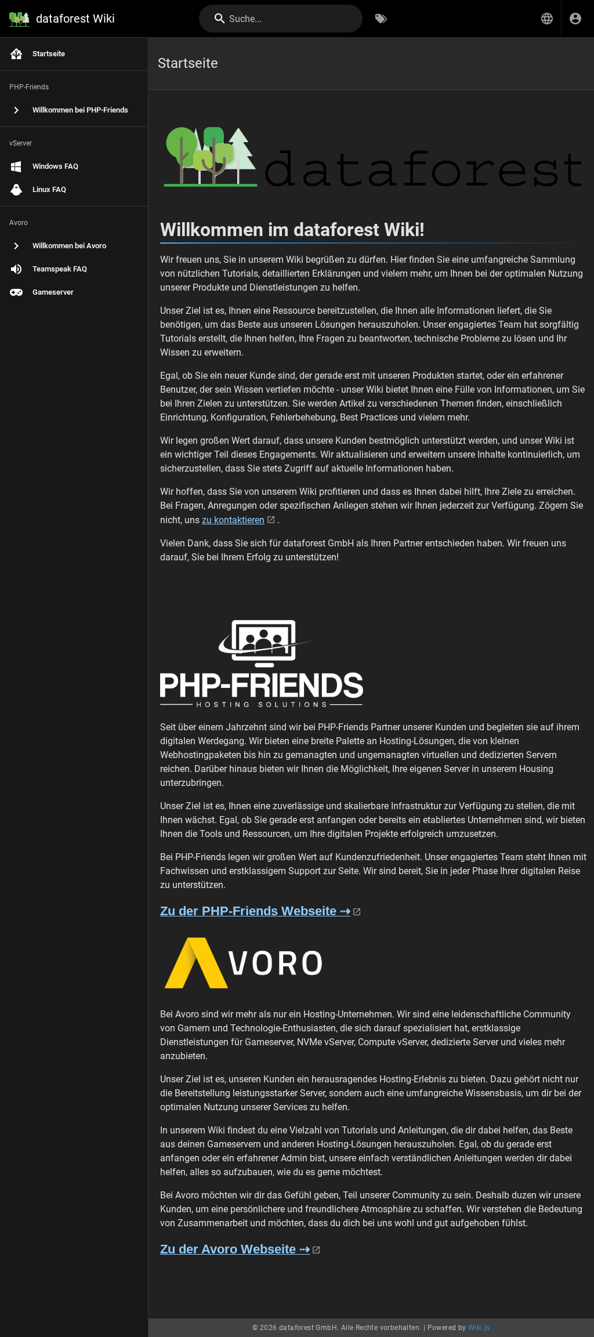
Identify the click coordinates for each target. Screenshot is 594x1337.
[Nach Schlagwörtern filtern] (381, 18)
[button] (547, 18)
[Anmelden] (575, 18)
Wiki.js (479, 1328)
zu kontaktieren (233, 520)
